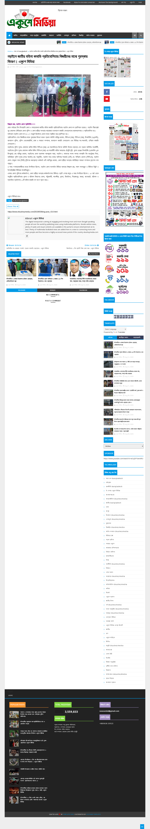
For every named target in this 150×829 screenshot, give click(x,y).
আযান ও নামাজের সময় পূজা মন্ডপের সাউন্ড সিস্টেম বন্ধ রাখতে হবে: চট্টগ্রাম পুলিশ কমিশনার (33, 714)
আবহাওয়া (109, 650)
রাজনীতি (43, 35)
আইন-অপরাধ (90, 35)
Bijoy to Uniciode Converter (84, 2)
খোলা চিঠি (109, 654)
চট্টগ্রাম (46, 42)
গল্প (107, 633)
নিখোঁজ (108, 658)
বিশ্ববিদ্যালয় (110, 580)
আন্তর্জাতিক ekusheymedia (117, 499)
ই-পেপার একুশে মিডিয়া (113, 491)
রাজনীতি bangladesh (114, 487)
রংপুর (107, 511)
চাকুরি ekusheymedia (114, 646)
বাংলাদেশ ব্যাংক (111, 682)
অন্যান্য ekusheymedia (115, 576)
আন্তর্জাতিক (23, 35)
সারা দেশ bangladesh (20, 51)
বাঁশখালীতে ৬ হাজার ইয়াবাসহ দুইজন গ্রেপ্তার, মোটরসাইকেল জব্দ (67, 42)
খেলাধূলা (66, 35)
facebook (66, 2)
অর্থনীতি (59, 35)
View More (95, 254)
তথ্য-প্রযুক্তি (34, 35)
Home (35, 2)
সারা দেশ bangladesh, (35, 67)
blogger (21, 290)
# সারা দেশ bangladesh (20, 200)
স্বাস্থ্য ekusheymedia (115, 613)
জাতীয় (15, 35)
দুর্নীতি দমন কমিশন (112, 666)
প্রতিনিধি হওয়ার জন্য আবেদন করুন (50, 2)
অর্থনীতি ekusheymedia (115, 564)
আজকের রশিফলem (112, 548)
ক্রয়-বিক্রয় (110, 678)
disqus (52, 290)
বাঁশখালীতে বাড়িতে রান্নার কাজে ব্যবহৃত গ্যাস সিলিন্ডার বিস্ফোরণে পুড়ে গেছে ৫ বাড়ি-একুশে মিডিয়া (34, 790)
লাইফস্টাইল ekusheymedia (116, 584)
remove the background (108, 2)
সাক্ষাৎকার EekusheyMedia (116, 674)
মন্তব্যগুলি (136, 337)
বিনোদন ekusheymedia (115, 515)
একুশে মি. (132, 2)
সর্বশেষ (110, 337)
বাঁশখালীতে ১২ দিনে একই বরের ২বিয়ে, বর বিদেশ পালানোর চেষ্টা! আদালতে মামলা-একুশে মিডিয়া (34, 800)
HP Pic (123, 2)
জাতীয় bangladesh (113, 503)
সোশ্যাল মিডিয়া (111, 617)
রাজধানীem (110, 556)
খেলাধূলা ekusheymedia (115, 519)
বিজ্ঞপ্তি (81, 35)
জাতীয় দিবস (110, 601)
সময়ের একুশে (110, 544)
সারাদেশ (51, 35)
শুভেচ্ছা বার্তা (110, 621)
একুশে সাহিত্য (110, 638)
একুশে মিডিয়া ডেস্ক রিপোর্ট (114, 625)
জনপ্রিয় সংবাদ (123, 337)
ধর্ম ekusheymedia (114, 605)
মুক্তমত (99, 35)
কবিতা (108, 589)
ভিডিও (108, 641)
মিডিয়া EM (109, 536)
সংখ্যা (140, 2)
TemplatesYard (68, 814)
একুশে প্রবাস (110, 597)
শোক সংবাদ (109, 572)
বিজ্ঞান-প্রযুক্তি (111, 662)
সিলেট (108, 593)
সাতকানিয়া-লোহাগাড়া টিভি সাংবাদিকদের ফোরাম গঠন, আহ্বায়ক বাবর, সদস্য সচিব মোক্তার (83, 280)
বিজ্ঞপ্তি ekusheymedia (115, 527)
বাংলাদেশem (110, 495)
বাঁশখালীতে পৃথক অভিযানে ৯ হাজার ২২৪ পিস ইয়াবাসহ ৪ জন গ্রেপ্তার (116, 42)
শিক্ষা (107, 560)
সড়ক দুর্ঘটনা (110, 540)
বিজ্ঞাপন (108, 670)
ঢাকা (107, 507)
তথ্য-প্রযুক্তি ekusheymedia (117, 609)
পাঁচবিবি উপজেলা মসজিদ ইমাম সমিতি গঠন (33, 769)
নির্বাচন (108, 568)
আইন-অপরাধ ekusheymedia (117, 531)
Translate (121, 332)
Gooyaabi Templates (93, 814)
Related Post (13, 254)
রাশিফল (74, 35)
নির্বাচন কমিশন (110, 552)
